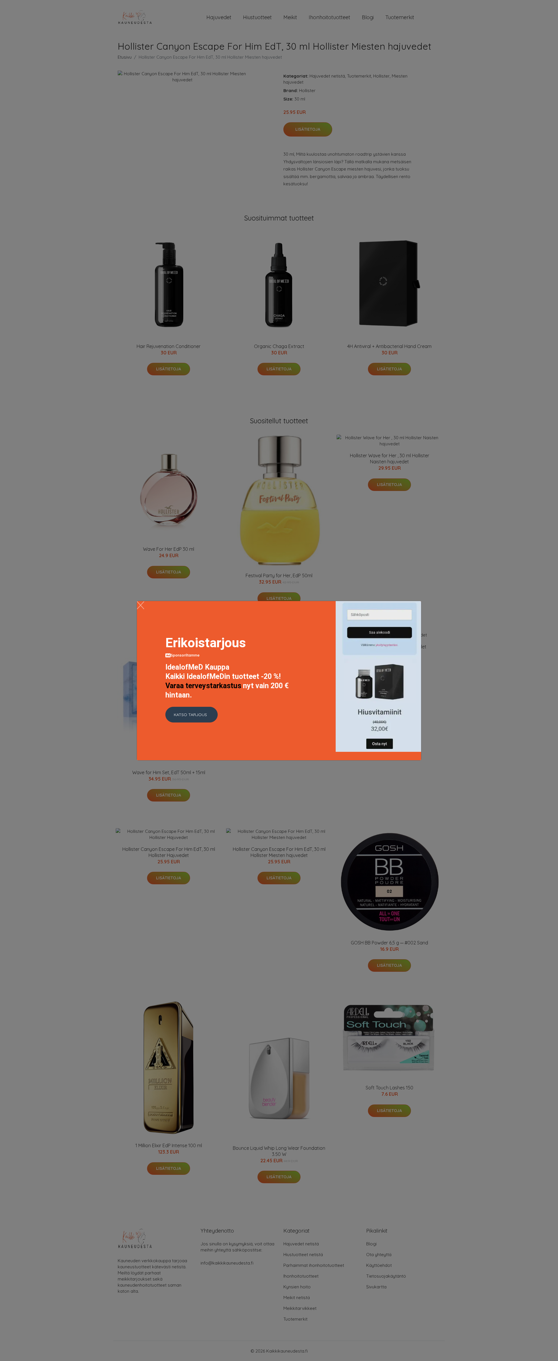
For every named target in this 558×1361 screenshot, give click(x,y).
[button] (191, 714)
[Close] (140, 605)
